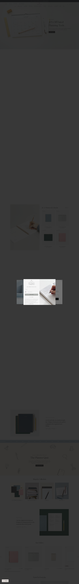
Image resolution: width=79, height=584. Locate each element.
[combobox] (26, 292)
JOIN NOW (31, 294)
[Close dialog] (54, 279)
